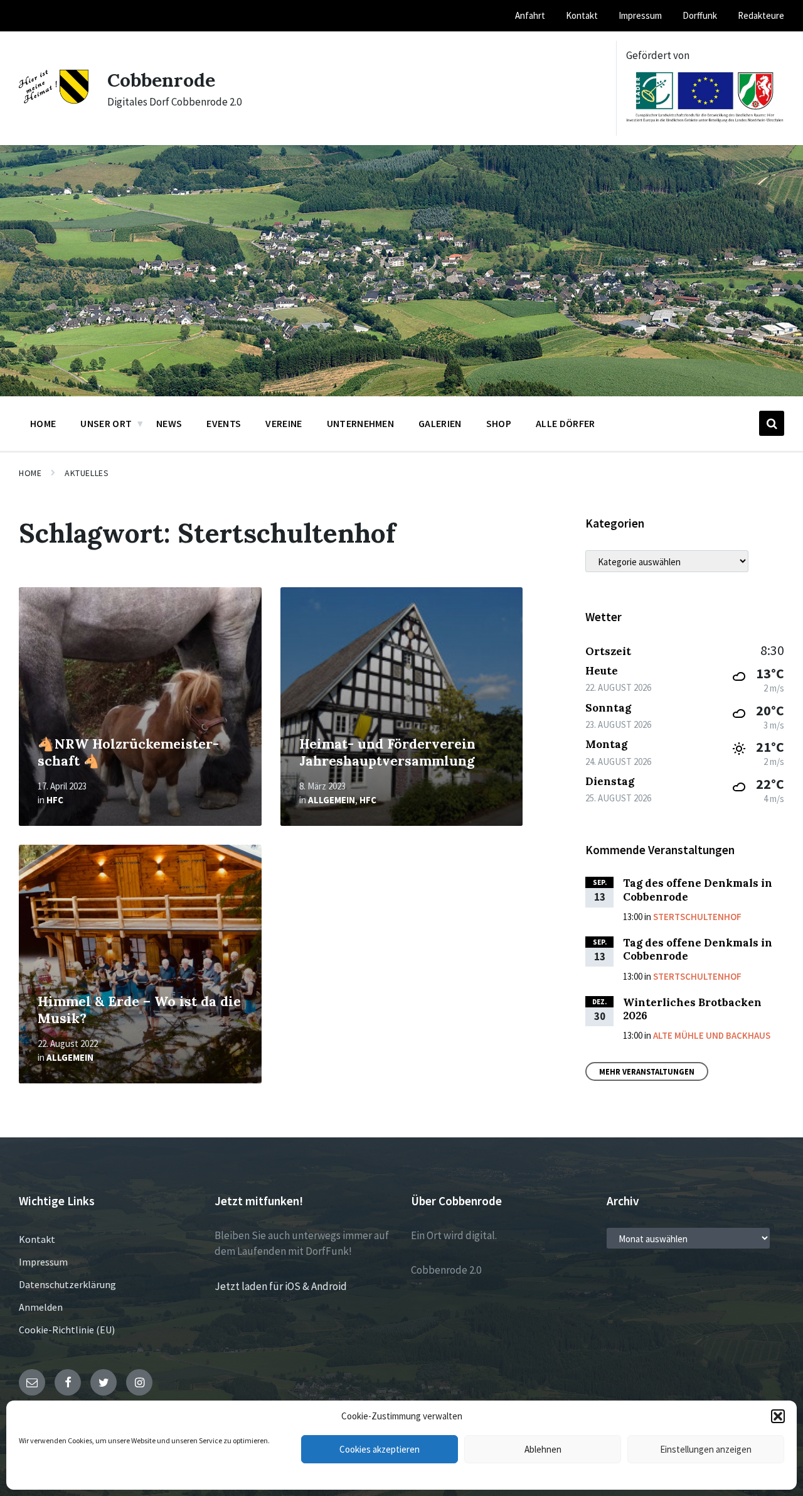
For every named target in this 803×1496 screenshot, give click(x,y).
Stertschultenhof (697, 917)
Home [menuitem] (43, 423)
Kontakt (37, 1239)
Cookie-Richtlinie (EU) (67, 1329)
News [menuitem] (169, 423)
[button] (778, 1416)
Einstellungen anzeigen (706, 1449)
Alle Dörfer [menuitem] (565, 423)
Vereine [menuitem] (283, 423)
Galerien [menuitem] (440, 423)
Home (30, 473)
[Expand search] (771, 423)
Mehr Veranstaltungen (646, 1071)
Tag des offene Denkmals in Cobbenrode (697, 889)
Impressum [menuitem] (640, 15)
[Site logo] (53, 100)
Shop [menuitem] (498, 423)
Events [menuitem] (223, 423)
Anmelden (41, 1307)
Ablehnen (542, 1449)
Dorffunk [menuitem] (700, 15)
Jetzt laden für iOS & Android (281, 1286)
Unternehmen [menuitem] (361, 423)
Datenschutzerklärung (67, 1284)
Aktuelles (87, 473)
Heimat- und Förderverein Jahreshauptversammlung (387, 752)
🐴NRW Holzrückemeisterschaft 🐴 (128, 752)
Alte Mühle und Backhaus (711, 1035)
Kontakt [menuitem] (582, 15)
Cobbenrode (161, 80)
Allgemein (331, 800)
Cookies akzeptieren (379, 1449)
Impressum (43, 1261)
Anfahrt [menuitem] (530, 15)
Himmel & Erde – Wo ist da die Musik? (139, 1010)
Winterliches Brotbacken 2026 (692, 1008)
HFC (54, 800)
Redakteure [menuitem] (761, 15)
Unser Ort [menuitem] (106, 423)
